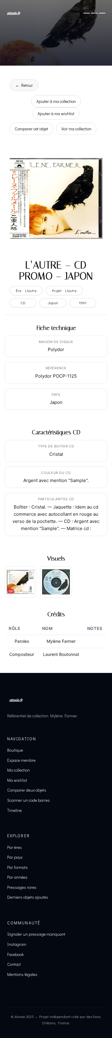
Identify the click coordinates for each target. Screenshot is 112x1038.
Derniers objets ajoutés (27, 897)
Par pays (15, 857)
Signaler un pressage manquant (36, 934)
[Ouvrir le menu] (94, 13)
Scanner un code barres (28, 800)
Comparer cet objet (31, 129)
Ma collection (18, 770)
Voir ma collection (76, 129)
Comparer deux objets (26, 790)
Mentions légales (22, 974)
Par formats (17, 867)
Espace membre (21, 760)
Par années (17, 877)
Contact (14, 964)
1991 (83, 302)
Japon (53, 302)
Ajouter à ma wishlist (56, 113)
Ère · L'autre (26, 290)
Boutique (15, 750)
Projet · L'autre (64, 290)
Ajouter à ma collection (56, 101)
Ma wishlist (17, 780)
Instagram (16, 944)
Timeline (14, 810)
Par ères (14, 847)
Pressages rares (21, 887)
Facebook (15, 954)
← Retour (24, 85)
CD (23, 302)
